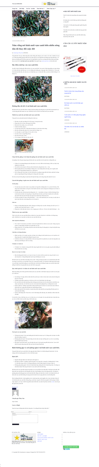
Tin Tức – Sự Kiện (30, 8)
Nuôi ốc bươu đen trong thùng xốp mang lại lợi (74, 92)
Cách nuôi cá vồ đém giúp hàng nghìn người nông (75, 115)
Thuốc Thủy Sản (50, 8)
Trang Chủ (14, 8)
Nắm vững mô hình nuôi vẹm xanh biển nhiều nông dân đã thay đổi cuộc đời (74, 35)
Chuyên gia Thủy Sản (18, 52)
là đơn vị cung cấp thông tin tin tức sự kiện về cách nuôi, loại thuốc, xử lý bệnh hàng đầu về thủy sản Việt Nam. (24, 442)
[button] (71, 447)
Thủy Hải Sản (40, 8)
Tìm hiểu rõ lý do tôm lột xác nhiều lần (74, 127)
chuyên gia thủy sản (45, 61)
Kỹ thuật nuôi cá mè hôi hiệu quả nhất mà (73, 104)
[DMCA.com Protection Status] (66, 449)
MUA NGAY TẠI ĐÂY (75, 76)
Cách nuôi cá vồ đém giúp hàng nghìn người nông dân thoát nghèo (75, 25)
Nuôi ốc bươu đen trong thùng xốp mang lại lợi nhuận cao (74, 16)
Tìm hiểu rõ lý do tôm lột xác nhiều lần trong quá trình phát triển (74, 30)
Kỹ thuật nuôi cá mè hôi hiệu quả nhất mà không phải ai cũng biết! (74, 21)
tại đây (52, 381)
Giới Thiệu (21, 8)
